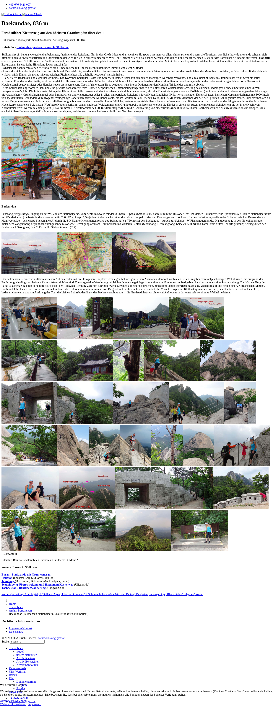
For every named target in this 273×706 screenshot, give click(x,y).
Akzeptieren (7, 700)
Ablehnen (20, 700)
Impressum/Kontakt (20, 628)
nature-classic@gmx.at (22, 7)
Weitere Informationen (13, 704)
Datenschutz (16, 631)
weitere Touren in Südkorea (51, 47)
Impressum (34, 704)
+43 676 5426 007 (20, 4)
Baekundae (24, 47)
